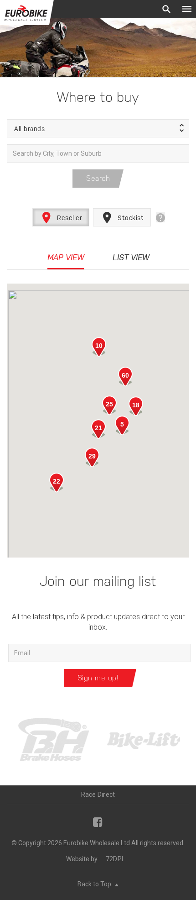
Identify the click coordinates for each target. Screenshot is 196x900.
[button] (98, 128)
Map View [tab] (65, 257)
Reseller (69, 217)
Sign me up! (98, 678)
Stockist (130, 217)
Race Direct (98, 794)
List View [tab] (131, 257)
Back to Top (95, 884)
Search (98, 178)
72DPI (114, 859)
